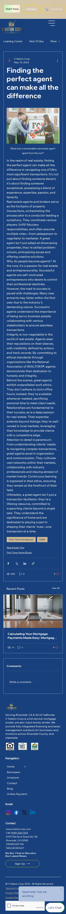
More (53, 41)
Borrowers (13, 772)
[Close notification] (61, 889)
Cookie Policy (12, 897)
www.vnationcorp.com (18, 829)
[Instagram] (8, 812)
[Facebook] (16, 812)
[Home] (25, 766)
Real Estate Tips (15, 547)
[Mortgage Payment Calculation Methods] (33, 611)
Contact (12, 783)
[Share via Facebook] (8, 563)
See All (56, 588)
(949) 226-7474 (19, 832)
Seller (42, 539)
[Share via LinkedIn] (24, 563)
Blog (10, 788)
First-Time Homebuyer (21, 539)
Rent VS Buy (36, 41)
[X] (24, 812)
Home (11, 766)
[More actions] (57, 61)
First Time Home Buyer (19, 552)
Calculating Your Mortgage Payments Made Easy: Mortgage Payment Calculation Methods (32, 636)
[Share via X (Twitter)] (16, 563)
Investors (13, 777)
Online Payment (17, 794)
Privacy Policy (13, 892)
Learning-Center (13, 41)
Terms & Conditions (16, 888)
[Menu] (51, 23)
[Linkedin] (33, 812)
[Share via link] (33, 563)
